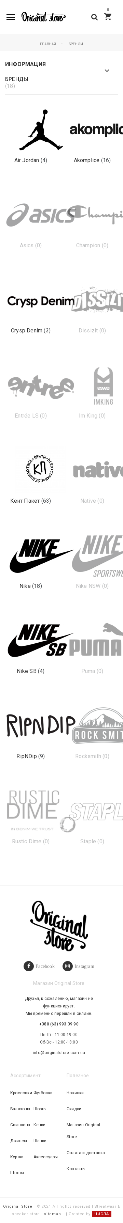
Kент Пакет (25, 501)
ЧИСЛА (101, 1214)
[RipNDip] (41, 725)
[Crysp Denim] (41, 300)
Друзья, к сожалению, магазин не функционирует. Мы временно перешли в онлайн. (59, 1006)
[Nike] (41, 555)
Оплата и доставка (86, 1152)
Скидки (74, 1109)
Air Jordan (27, 160)
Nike (25, 586)
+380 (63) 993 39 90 (59, 1024)
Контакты (76, 1168)
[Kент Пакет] (41, 470)
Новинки (75, 1093)
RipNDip (27, 756)
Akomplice (87, 160)
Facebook (45, 966)
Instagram (84, 966)
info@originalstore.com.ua (59, 1052)
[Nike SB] (41, 640)
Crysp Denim (27, 330)
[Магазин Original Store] (43, 17)
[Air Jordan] (41, 129)
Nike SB (27, 671)
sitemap (52, 1214)
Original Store (17, 1206)
